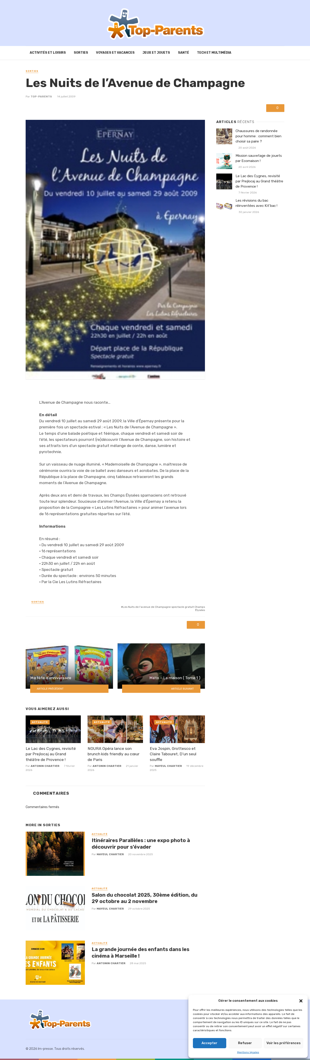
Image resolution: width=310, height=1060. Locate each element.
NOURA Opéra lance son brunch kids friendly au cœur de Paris (113, 754)
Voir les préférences (283, 1043)
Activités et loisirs (48, 53)
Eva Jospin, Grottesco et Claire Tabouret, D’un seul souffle (173, 754)
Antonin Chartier (45, 766)
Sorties (81, 53)
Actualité (40, 722)
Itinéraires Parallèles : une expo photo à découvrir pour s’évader (141, 844)
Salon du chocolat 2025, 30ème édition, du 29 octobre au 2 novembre (144, 898)
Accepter (209, 1043)
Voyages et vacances (115, 53)
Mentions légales (248, 1052)
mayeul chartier (168, 766)
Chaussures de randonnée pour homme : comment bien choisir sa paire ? (258, 136)
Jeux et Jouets (156, 53)
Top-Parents (41, 96)
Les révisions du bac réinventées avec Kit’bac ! (256, 203)
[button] (301, 1001)
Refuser (245, 1043)
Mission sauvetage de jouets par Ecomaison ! (259, 158)
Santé (183, 53)
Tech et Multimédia (214, 53)
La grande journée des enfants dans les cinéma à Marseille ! (140, 953)
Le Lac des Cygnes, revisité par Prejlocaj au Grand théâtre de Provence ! (51, 754)
